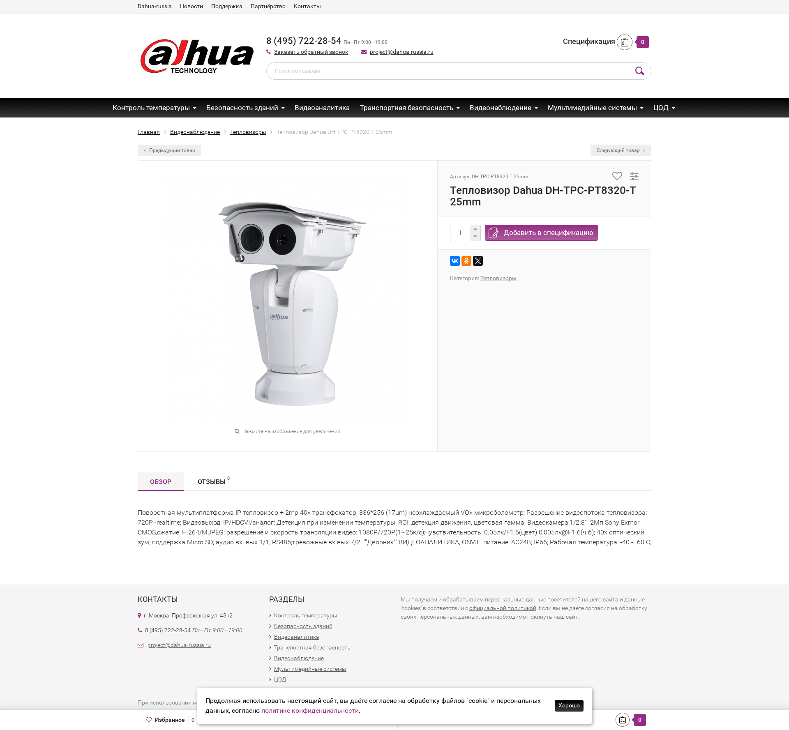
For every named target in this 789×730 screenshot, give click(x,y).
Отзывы (214, 481)
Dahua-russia (155, 6)
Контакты (307, 6)
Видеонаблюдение (500, 108)
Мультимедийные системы (592, 108)
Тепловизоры (498, 278)
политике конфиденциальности (310, 710)
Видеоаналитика (322, 108)
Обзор (160, 482)
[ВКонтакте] (455, 261)
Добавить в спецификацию (548, 232)
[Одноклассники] (466, 261)
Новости (191, 6)
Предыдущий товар (171, 150)
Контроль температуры (151, 108)
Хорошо (569, 705)
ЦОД (661, 108)
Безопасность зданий (242, 108)
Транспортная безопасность (406, 108)
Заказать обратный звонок (311, 51)
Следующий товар (619, 150)
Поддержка (226, 6)
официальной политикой (502, 608)
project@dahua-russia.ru (402, 51)
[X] (478, 261)
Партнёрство (268, 6)
